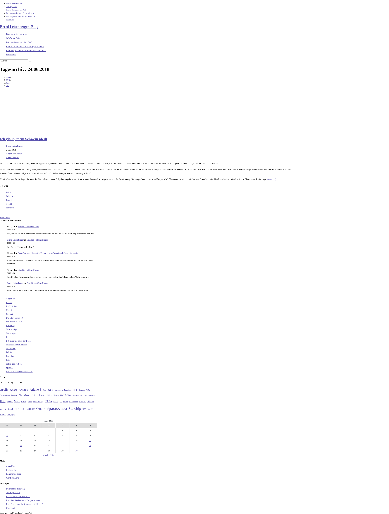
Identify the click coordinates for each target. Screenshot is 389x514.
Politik (9, 352)
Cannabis (82, 390)
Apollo (4, 389)
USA (84, 409)
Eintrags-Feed (12, 470)
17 (90, 440)
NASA (48, 401)
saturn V (3, 409)
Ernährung (10, 325)
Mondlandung (38, 401)
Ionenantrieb (77, 395)
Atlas (44, 390)
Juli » (52, 455)
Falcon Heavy (53, 395)
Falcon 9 (41, 395)
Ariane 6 (35, 389)
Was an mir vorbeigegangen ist (19, 371)
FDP (62, 395)
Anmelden (10, 466)
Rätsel (8, 360)
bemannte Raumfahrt (63, 390)
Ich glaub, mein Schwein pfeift (23, 139)
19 (21, 445)
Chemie (19, 154)
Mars (17, 401)
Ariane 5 (23, 389)
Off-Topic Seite (11, 7)
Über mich (10, 20)
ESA (32, 395)
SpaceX (9, 368)
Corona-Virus (5, 395)
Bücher (9, 302)
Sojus (23, 409)
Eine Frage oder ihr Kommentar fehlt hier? (21, 16)
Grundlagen (11, 333)
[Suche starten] (30, 61)
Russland (82, 401)
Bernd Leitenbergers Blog (19, 27)
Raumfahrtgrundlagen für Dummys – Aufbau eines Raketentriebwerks (48, 253)
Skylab (10, 409)
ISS (2, 401)
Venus (3, 414)
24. (7, 85)
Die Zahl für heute (14, 322)
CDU (88, 390)
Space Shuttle (36, 409)
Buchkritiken (11, 306)
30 (76, 451)
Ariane (13, 389)
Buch (75, 390)
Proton (65, 401)
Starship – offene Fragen (28, 226)
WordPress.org (12, 478)
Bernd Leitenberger (14, 146)
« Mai (45, 455)
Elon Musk (24, 395)
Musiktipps (10, 348)
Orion (55, 401)
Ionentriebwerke (89, 395)
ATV (51, 389)
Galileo (68, 395)
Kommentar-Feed (13, 474)
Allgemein (10, 154)
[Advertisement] (146, 112)
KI (7, 337)
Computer (10, 314)
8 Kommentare (12, 157)
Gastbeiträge (11, 329)
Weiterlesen (5, 217)
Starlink (64, 409)
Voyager (11, 414)
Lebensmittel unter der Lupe (18, 341)
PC (61, 402)
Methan (23, 401)
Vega (90, 408)
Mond (30, 401)
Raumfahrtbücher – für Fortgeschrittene (20, 13)
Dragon (14, 395)
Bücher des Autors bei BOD (16, 10)
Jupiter (10, 401)
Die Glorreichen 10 (14, 318)
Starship (75, 408)
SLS (17, 408)
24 (90, 445)
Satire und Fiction (14, 364)
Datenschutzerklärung (14, 3)
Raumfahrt (10, 356)
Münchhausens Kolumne (16, 345)
